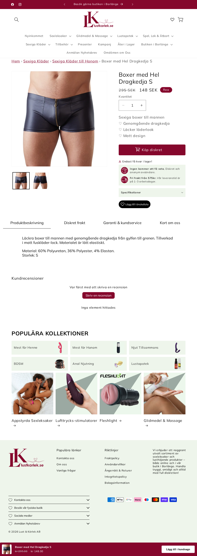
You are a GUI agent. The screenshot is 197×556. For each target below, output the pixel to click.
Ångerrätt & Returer (118, 470)
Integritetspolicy (116, 476)
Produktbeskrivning (27, 222)
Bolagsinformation (117, 483)
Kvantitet (125, 96)
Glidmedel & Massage (163, 420)
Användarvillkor (115, 464)
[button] (17, 19)
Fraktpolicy (112, 458)
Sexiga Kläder (36, 61)
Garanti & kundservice (122, 222)
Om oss (62, 464)
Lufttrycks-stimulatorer (76, 420)
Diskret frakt (74, 222)
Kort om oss (170, 222)
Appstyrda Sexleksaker (32, 420)
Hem (16, 61)
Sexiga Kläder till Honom (75, 61)
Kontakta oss (65, 458)
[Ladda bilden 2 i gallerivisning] (40, 180)
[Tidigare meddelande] (64, 4)
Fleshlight (108, 420)
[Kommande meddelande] (132, 4)
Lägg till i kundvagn (178, 549)
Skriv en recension (98, 295)
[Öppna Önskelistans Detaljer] (172, 19)
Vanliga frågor (66, 470)
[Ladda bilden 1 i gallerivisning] (21, 180)
